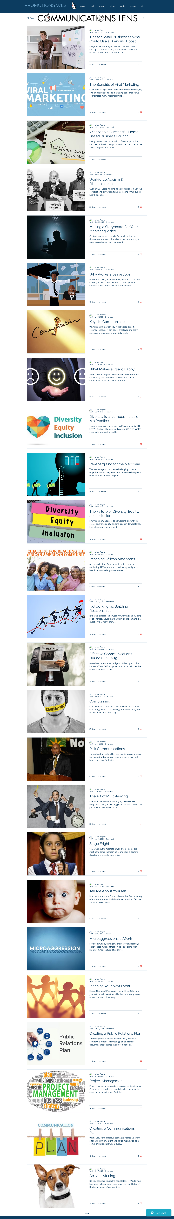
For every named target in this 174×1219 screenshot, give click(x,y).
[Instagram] (138, 1217)
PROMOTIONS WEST (47, 5)
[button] (143, 18)
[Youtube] (134, 1217)
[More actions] (141, 31)
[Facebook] (143, 1217)
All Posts (30, 18)
